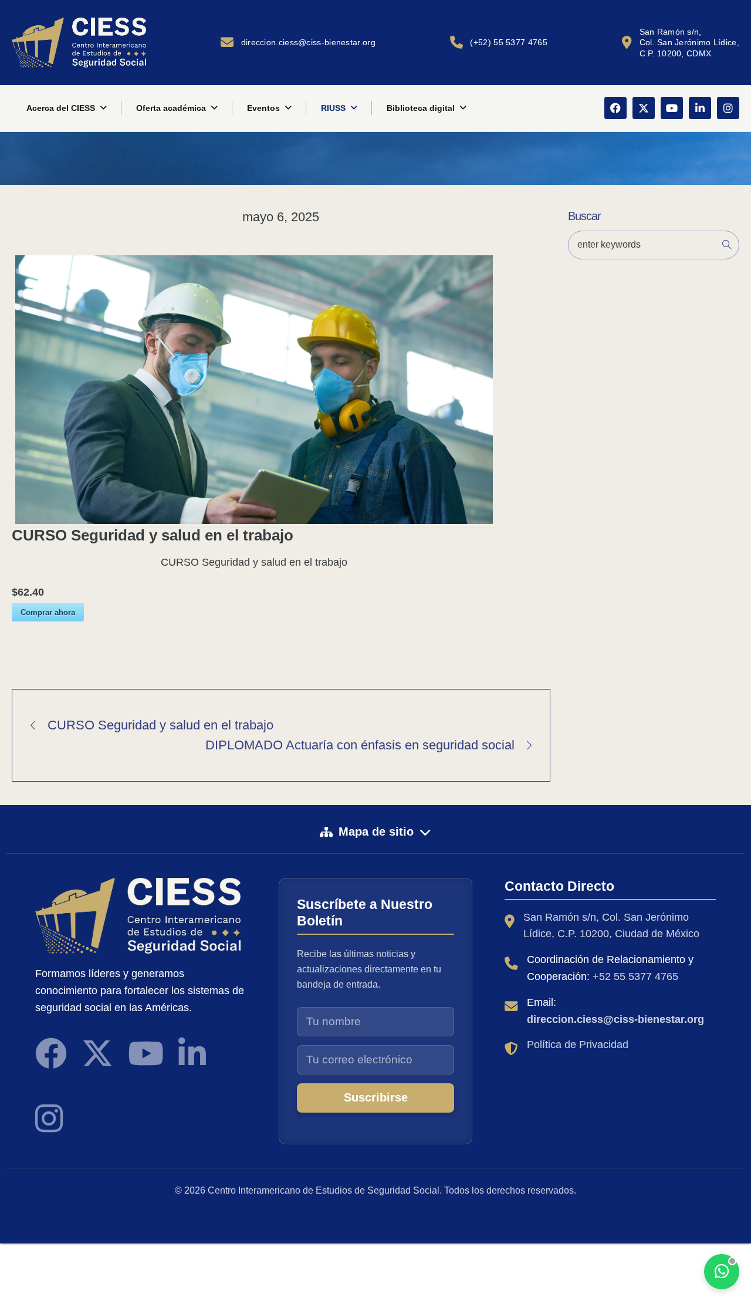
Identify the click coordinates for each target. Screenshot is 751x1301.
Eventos (263, 108)
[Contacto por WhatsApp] (721, 1271)
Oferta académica (171, 108)
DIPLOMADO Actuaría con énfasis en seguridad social (360, 745)
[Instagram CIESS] (49, 1118)
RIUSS (333, 108)
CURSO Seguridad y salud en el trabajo (160, 725)
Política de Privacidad (577, 1044)
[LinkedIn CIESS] (192, 1053)
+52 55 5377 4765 (635, 976)
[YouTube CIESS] (146, 1053)
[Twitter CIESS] (97, 1053)
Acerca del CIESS (60, 108)
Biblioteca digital (421, 108)
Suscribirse (376, 1097)
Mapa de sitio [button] (376, 831)
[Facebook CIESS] (51, 1053)
